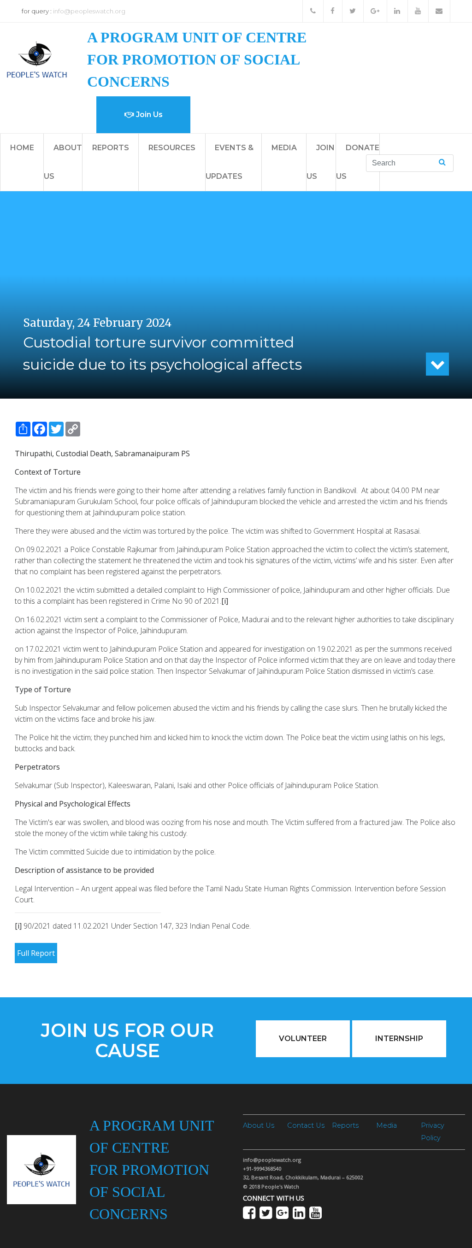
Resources (171, 147)
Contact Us (305, 1125)
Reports (110, 147)
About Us (258, 1125)
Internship (399, 1038)
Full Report (36, 953)
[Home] (37, 58)
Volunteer (303, 1038)
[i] (224, 601)
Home (22, 147)
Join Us (148, 114)
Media (284, 147)
